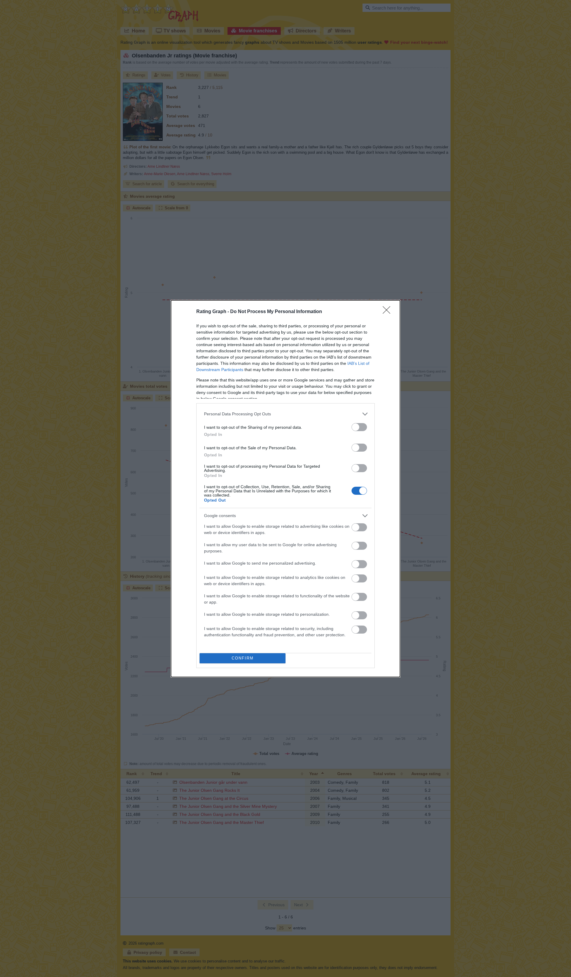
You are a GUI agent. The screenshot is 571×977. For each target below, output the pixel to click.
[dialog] (285, 488)
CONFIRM (243, 658)
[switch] (359, 427)
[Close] (388, 312)
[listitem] (285, 414)
